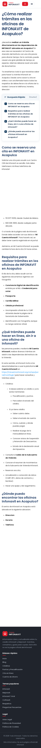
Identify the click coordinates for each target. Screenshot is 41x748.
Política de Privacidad (12, 723)
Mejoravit (6, 692)
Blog (4, 662)
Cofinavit (6, 700)
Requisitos (7, 703)
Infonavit (6, 689)
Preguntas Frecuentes (12, 707)
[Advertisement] (20, 193)
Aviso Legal (7, 719)
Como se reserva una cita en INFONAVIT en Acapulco (20, 105)
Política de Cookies (11, 727)
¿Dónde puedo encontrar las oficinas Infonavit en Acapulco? (20, 134)
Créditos (6, 666)
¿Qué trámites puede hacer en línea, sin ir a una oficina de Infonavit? (20, 124)
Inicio (5, 658)
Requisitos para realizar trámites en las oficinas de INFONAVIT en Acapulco (19, 114)
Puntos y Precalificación (13, 669)
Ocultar (33, 97)
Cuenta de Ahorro (10, 677)
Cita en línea (8, 673)
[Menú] (31, 4)
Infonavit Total (9, 696)
